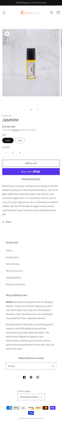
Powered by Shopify (37, 418)
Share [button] (8, 221)
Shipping (15, 130)
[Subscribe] (52, 366)
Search (9, 250)
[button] (3, 12)
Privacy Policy (12, 257)
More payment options (31, 179)
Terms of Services (14, 270)
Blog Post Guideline (15, 284)
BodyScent (26, 418)
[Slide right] (37, 109)
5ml (20, 140)
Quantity (6, 147)
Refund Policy (12, 264)
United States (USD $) (29, 397)
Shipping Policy (13, 277)
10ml (7, 140)
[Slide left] (24, 109)
